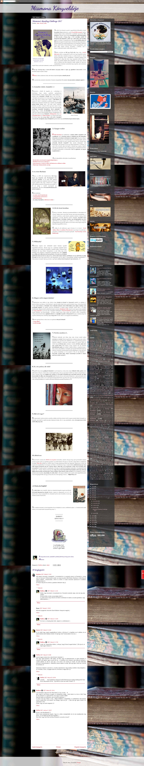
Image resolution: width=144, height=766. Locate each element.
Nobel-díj (111, 434)
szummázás (95, 462)
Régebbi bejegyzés (80, 747)
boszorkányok (108, 355)
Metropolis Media (95, 427)
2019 (99, 341)
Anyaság (107, 348)
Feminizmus (92, 375)
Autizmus (92, 350)
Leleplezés (109, 420)
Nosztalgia (94, 435)
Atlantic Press (103, 349)
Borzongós (99, 355)
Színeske (100, 460)
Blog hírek (105, 354)
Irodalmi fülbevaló (107, 397)
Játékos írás (110, 400)
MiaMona (42, 591)
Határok (98, 390)
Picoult (93, 445)
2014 (102, 340)
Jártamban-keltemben (95, 400)
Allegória (104, 345)
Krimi (105, 416)
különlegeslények (107, 418)
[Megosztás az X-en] (57, 565)
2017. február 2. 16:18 (52, 618)
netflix (101, 434)
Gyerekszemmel (95, 385)
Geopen (99, 382)
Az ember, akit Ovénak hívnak (40, 195)
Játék (38, 23)
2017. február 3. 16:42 (45, 630)
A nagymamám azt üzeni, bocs (40, 196)
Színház (108, 460)
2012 (95, 340)
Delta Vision (102, 362)
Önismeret (107, 441)
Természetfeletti (96, 466)
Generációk (108, 381)
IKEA (97, 395)
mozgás (93, 430)
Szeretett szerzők (97, 459)
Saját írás (108, 450)
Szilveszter (92, 460)
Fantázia (92, 374)
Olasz (100, 438)
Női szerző (98, 437)
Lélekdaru (101, 420)
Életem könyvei (100, 367)
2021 (93, 490)
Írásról (99, 397)
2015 (106, 340)
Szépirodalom (93, 457)
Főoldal (58, 747)
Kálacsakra (100, 402)
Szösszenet (110, 461)
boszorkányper (93, 356)
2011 (91, 340)
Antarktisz (100, 348)
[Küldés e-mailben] (53, 565)
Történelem (110, 469)
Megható (97, 426)
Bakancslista (109, 350)
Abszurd (97, 342)
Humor (106, 392)
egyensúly (100, 365)
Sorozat (92, 454)
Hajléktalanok (95, 388)
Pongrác (104, 445)
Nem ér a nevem (102, 432)
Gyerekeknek (107, 383)
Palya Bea (39, 463)
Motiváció (111, 428)
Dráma (95, 364)
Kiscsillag (101, 407)
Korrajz (107, 408)
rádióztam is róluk (48, 199)
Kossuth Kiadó (105, 410)
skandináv (110, 453)
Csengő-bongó (102, 361)
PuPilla (38, 655)
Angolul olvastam (94, 346)
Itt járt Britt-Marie (37, 198)
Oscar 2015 (108, 440)
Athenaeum (93, 349)
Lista (107, 421)
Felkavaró (108, 374)
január (94, 513)
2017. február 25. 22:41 (48, 690)
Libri (103, 422)
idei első (96, 393)
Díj (90, 364)
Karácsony (107, 403)
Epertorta (110, 369)
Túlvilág (94, 470)
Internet (95, 397)
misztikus (111, 427)
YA (91, 479)
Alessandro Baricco (106, 344)
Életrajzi (109, 367)
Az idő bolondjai (37, 323)
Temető (99, 465)
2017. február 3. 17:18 (52, 642)
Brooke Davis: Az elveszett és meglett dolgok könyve (45, 160)
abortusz (91, 342)
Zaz (94, 479)
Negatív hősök (93, 432)
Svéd (111, 454)
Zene (97, 479)
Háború (111, 386)
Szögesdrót (102, 461)
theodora (38, 574)
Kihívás (42, 23)
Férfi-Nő (99, 377)
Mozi (97, 430)
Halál (103, 388)
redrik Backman (57, 134)
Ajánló (91, 344)
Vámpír (93, 476)
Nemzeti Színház (94, 434)
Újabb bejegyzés (37, 747)
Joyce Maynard (108, 401)
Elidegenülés (93, 368)
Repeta (105, 449)
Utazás (93, 473)
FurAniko (103, 380)
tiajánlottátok (99, 468)
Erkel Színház (103, 371)
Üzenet (100, 475)
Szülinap (101, 462)
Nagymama (100, 431)
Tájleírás (107, 462)
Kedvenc (102, 404)
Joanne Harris (99, 401)
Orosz (102, 440)
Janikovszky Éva (109, 399)
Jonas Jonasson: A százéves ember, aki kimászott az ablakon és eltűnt (49, 163)
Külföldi (93, 419)
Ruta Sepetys (101, 450)
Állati (98, 345)
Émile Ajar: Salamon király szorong (41, 165)
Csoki (111, 361)
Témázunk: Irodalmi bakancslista (105, 318)
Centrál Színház (101, 356)
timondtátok (111, 468)
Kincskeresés (95, 407)
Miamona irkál (103, 427)
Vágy (107, 475)
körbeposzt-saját (94, 416)
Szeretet (110, 457)
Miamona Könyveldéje (55, 8)
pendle (104, 444)
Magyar (104, 424)
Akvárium (97, 344)
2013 (98, 340)
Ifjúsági (105, 393)
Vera (107, 476)
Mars (111, 424)
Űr (96, 475)
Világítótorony (109, 477)
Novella (100, 435)
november (95, 503)
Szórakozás (93, 461)
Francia (92, 380)
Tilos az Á (105, 468)
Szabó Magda (93, 455)
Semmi (104, 453)
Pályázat (110, 442)
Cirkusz (101, 358)
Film (110, 377)
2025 (93, 488)
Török (105, 469)
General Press (93, 382)
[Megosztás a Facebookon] (58, 565)
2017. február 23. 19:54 (50, 677)
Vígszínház (101, 477)
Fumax (98, 380)
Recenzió (93, 449)
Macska (93, 423)
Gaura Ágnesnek (38, 310)
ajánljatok (109, 342)
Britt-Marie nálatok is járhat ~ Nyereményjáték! (104, 289)
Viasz (111, 476)
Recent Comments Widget (108, 332)
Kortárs (93, 410)
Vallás (111, 475)
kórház (100, 408)
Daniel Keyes (95, 362)
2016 (110, 340)
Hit (92, 391)
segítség (99, 453)
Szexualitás (108, 459)
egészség (106, 364)
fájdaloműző (109, 372)
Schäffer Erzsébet (102, 452)
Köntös (100, 412)
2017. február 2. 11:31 (52, 591)
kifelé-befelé (105, 406)
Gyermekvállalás (103, 386)
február (95, 507)
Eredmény (96, 371)
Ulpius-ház (110, 472)
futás (108, 380)
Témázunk (92, 465)
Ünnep (91, 475)
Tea (110, 464)
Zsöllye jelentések (105, 479)
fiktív (106, 377)
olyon (35, 75)
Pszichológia (101, 448)
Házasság (104, 390)
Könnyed (108, 412)
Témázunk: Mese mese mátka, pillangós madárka (104, 297)
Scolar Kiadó (92, 453)
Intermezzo (108, 395)
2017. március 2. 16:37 (46, 710)
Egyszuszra (106, 365)
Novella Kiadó (107, 435)
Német (109, 432)
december (95, 501)
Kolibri (94, 408)
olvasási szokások (109, 438)
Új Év (108, 470)
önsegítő (92, 442)
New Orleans (105, 434)
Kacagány (92, 403)
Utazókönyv (99, 473)
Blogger (79, 762)
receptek (100, 449)
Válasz (38, 584)
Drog (101, 364)
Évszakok (92, 372)
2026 (103, 341)
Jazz (93, 401)
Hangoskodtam (100, 389)
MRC (45, 23)
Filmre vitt (93, 378)
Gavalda (101, 381)
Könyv (92, 414)
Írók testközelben (94, 399)
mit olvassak (94, 428)
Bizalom (92, 354)
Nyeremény (93, 438)
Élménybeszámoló (105, 368)
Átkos (99, 349)
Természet (110, 465)
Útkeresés (107, 473)
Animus (103, 346)
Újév (99, 472)
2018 (95, 341)
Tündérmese (101, 470)
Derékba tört (109, 362)
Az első (97, 350)
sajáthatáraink (93, 452)
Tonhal (92, 469)
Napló (110, 431)
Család (108, 359)
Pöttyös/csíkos (101, 446)
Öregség (97, 442)
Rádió (109, 447)
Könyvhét (92, 415)
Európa (109, 371)
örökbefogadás (104, 442)
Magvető (98, 424)
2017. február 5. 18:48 (45, 655)
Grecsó (110, 382)
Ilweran (38, 630)
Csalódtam (92, 361)
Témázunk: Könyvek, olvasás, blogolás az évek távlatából (104, 308)
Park (100, 444)
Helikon (111, 390)
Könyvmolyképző (100, 415)
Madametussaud (108, 423)
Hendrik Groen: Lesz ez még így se (41, 161)
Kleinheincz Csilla (64, 309)
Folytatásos (108, 378)
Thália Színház (106, 466)
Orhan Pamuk (46, 115)
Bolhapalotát (53, 114)
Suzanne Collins (103, 454)
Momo (100, 428)
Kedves (111, 404)
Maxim (91, 426)
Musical (111, 430)
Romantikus (93, 450)
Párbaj (91, 444)
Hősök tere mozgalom (51, 459)
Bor (92, 355)
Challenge (108, 356)
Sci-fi (110, 452)
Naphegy (105, 431)
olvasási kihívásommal (76, 32)
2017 (91, 341)
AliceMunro (92, 345)
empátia (104, 369)
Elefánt (91, 367)
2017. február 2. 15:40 (45, 608)
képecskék (99, 406)
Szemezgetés (108, 455)
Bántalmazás (93, 352)
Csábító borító (98, 359)
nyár (110, 437)
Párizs (95, 444)
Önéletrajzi (92, 441)
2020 (93, 493)
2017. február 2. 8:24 (46, 574)
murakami (107, 430)
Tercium (104, 465)
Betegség (108, 352)
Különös (92, 420)
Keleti (94, 406)
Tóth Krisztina (99, 469)
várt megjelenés (100, 476)
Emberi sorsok (94, 369)
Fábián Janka (100, 372)
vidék (96, 477)
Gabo (112, 380)
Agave (103, 342)
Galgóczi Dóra (94, 381)
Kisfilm (105, 407)
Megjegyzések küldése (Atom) (62, 752)
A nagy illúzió (36, 321)
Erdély (91, 371)
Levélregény (97, 421)
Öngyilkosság (100, 441)
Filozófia (101, 378)
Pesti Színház (110, 444)
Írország (102, 399)
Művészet (93, 431)
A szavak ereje (109, 341)
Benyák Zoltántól (66, 310)
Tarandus (105, 464)
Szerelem (102, 457)
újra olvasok (104, 472)
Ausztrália (110, 349)
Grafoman (104, 382)
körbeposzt (108, 415)
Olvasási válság (95, 440)
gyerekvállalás (108, 385)
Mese (111, 426)
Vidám (91, 477)
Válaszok (40, 588)
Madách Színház (100, 423)
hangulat (107, 389)
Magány (92, 424)
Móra (105, 428)
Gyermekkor (93, 386)
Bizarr (99, 354)
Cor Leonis (107, 358)
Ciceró (96, 358)
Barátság (100, 352)
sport (97, 454)
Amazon (109, 345)
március (95, 505)
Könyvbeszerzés (106, 414)
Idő (100, 393)
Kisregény (110, 407)
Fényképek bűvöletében (102, 375)
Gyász (91, 383)
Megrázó (106, 426)
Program (109, 446)
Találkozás (98, 464)
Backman (102, 350)
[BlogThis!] (55, 565)
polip (99, 445)
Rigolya (110, 449)
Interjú (100, 395)
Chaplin (91, 358)
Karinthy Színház (94, 404)
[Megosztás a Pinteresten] (60, 565)
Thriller (94, 468)
